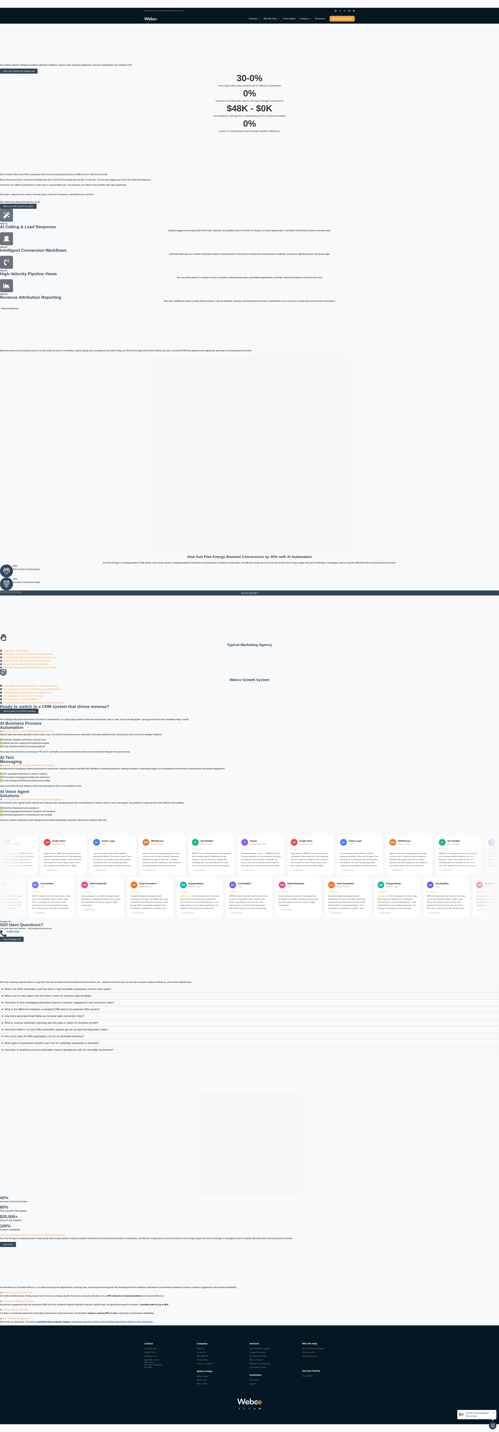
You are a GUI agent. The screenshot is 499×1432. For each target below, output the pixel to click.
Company (303, 19)
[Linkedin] (349, 11)
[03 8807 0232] (3, 933)
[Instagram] (345, 11)
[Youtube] (354, 11)
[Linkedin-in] (254, 1408)
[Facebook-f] (239, 1408)
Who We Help (270, 19)
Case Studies (289, 19)
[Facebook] (336, 11)
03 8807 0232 (12, 932)
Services (253, 19)
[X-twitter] (340, 11)
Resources (320, 19)
